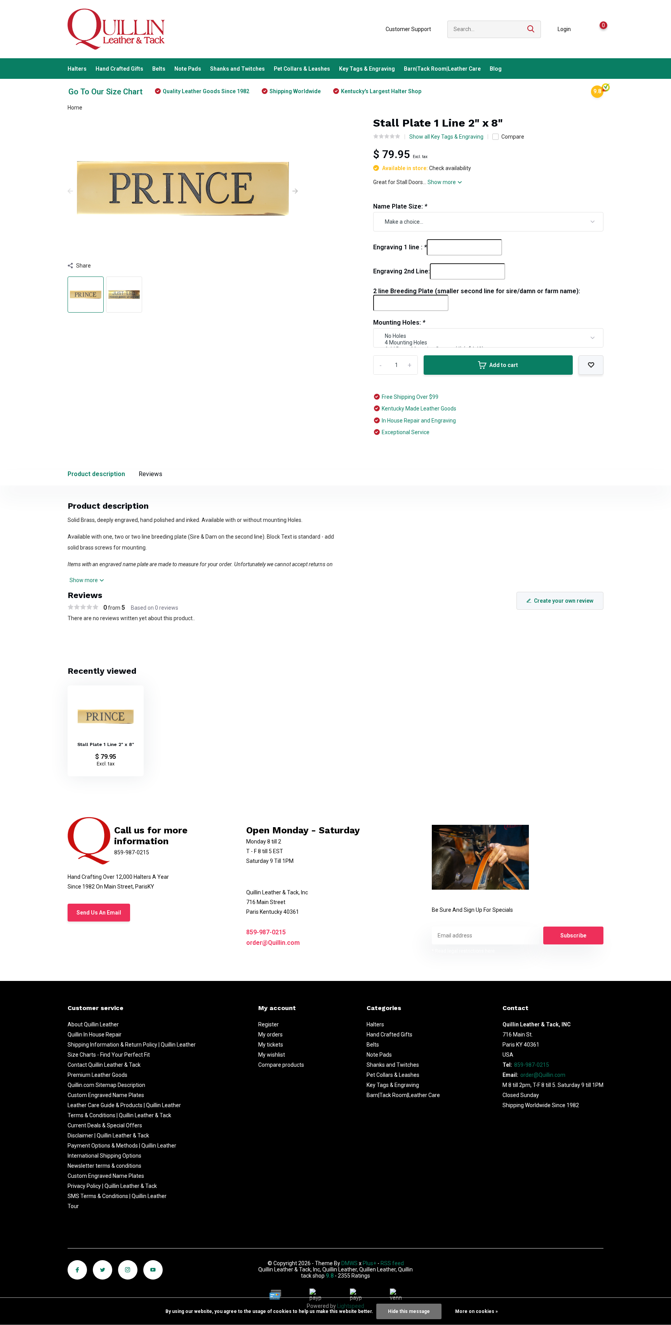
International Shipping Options (104, 1156)
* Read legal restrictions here (463, 951)
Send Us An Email (98, 912)
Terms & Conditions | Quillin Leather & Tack (119, 1115)
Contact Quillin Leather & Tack (104, 1065)
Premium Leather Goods (97, 1075)
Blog (496, 69)
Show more (442, 182)
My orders (270, 1034)
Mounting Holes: (399, 322)
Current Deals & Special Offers (105, 1125)
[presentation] (70, 191)
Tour (73, 1206)
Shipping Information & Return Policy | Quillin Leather (132, 1045)
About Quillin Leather (93, 1024)
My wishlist (271, 1055)
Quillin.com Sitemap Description (106, 1085)
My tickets (270, 1045)
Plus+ (369, 1263)
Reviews (150, 474)
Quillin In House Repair (95, 1034)
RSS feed (392, 1263)
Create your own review (563, 601)
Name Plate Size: (400, 206)
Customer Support (408, 29)
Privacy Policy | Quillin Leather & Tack (112, 1186)
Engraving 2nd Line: (401, 271)
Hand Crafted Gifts (119, 69)
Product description (96, 474)
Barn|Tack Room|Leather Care (442, 69)
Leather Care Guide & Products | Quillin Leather (124, 1105)
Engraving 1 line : (400, 247)
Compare (512, 137)
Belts (158, 69)
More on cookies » (476, 1311)
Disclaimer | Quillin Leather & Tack (108, 1135)
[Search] (531, 29)
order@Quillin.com (273, 942)
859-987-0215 (266, 932)
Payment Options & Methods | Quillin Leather (122, 1145)
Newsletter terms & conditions (104, 1166)
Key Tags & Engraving (367, 69)
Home (75, 107)
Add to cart (503, 365)
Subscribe (573, 935)
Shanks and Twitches (237, 69)
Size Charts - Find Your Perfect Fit (109, 1055)
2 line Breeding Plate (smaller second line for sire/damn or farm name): (476, 291)
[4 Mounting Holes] (488, 342)
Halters (77, 69)
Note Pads (187, 69)
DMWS (349, 1263)
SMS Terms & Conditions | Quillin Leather (117, 1196)
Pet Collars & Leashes (302, 69)
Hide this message (409, 1311)
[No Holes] (488, 336)
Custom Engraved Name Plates (106, 1095)
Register (268, 1024)
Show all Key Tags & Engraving (446, 137)
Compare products (281, 1065)
